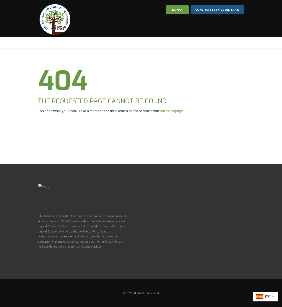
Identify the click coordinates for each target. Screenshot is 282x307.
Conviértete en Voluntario (217, 10)
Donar (177, 10)
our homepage (171, 111)
